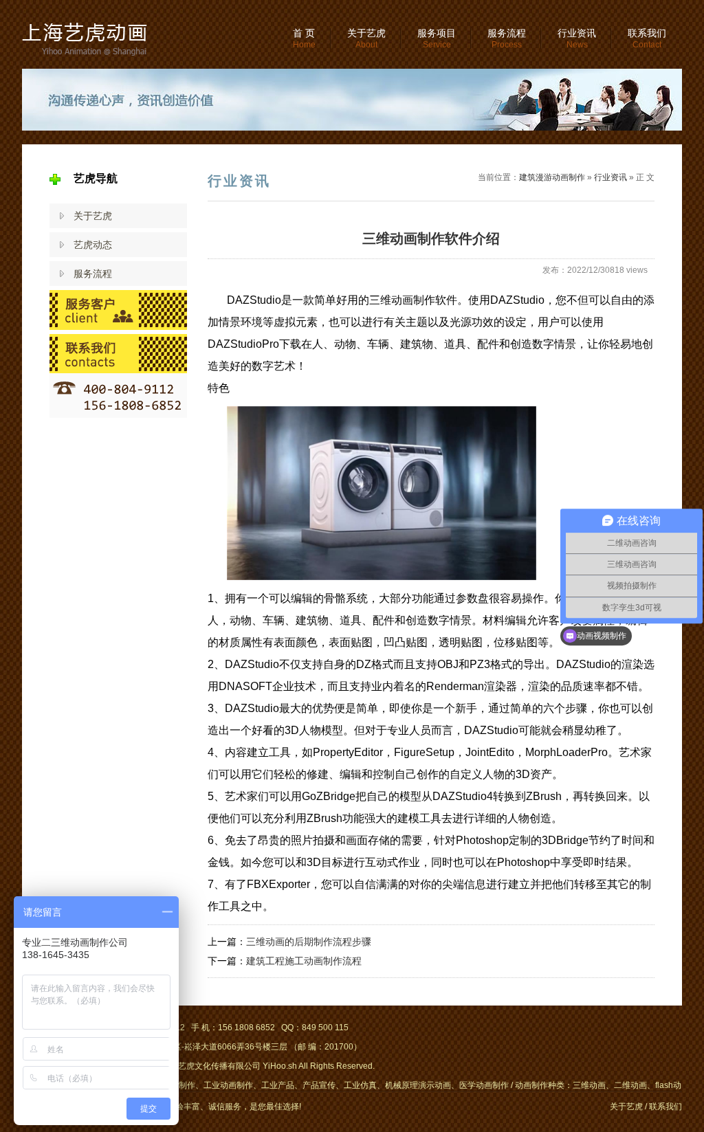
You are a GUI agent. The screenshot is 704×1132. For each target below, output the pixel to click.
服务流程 (506, 38)
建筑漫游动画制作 (552, 177)
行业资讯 (577, 38)
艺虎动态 (93, 244)
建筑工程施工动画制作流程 (304, 960)
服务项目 (436, 38)
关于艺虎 (366, 38)
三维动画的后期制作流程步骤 (308, 941)
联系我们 (647, 38)
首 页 (304, 38)
